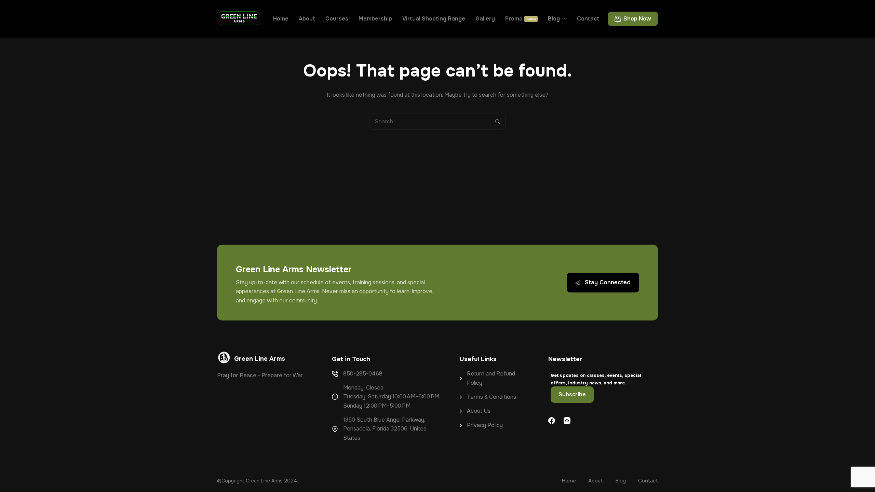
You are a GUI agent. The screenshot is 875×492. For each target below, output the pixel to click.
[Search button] (497, 121)
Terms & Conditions (491, 396)
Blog (554, 18)
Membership (375, 18)
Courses (336, 18)
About (307, 18)
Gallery (485, 18)
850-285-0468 (362, 373)
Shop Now (637, 18)
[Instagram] (567, 420)
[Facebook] (551, 420)
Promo (520, 18)
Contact (588, 18)
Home (280, 18)
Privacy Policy (485, 425)
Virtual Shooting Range (433, 18)
